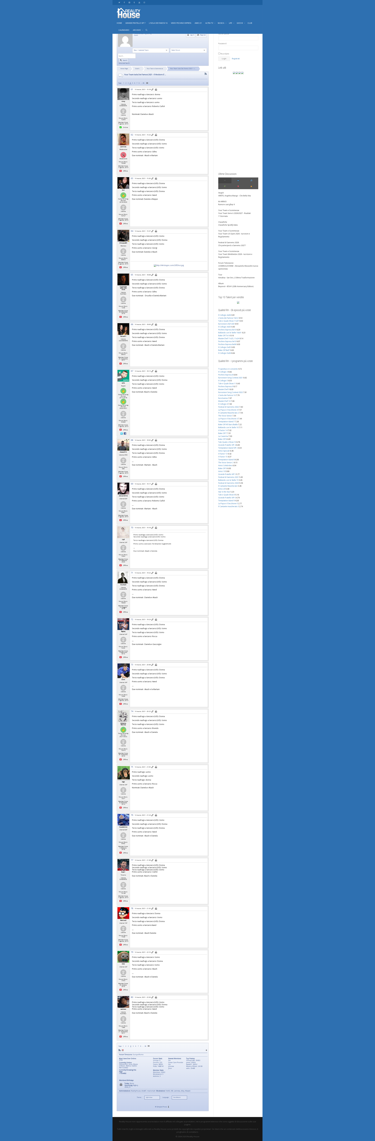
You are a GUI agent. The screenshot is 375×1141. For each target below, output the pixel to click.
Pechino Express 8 (225, 375)
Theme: (139, 1097)
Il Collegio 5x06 (224, 353)
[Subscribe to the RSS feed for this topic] (205, 74)
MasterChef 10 (224, 401)
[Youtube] (139, 2)
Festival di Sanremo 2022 (228, 407)
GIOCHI (240, 23)
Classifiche (222, 222)
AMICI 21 (198, 23)
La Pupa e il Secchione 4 (228, 410)
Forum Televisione (225, 263)
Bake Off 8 (222, 439)
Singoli (221, 193)
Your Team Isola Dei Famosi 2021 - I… (183, 68)
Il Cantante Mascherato (227, 486)
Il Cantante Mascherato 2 (228, 413)
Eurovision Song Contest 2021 (230, 377)
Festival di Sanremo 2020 (228, 483)
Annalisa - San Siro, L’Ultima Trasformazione (236, 277)
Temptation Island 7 (226, 421)
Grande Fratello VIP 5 (227, 474)
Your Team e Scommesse (155, 68)
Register (203, 35)
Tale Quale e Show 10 (227, 442)
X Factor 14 (222, 430)
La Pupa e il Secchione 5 (228, 503)
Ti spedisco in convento (228, 369)
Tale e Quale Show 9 (226, 494)
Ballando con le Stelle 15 (228, 480)
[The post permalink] (152, 89)
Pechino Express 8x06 (227, 344)
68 (143, 83)
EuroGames (223, 398)
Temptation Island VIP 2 (228, 448)
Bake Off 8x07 (224, 350)
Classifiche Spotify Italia (228, 225)
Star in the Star (224, 492)
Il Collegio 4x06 (224, 315)
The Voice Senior (225, 415)
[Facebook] (124, 2)
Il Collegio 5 (223, 380)
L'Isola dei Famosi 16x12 (228, 318)
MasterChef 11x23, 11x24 (228, 338)
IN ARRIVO (222, 201)
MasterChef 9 (223, 389)
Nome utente (223, 33)
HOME (119, 23)
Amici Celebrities (225, 465)
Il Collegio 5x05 (224, 347)
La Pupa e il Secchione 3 (228, 418)
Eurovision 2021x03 (226, 324)
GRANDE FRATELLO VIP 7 (135, 23)
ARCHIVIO (137, 30)
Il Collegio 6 (223, 404)
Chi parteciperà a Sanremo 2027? (232, 245)
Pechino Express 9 (225, 386)
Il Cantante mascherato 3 (228, 506)
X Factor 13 (222, 454)
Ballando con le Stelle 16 (228, 427)
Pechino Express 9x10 (227, 341)
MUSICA (221, 23)
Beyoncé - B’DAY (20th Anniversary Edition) (235, 286)
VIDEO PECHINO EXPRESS (181, 23)
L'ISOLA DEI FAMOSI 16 (158, 23)
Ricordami (224, 54)
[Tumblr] (134, 2)
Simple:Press (162, 1107)
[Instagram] (144, 2)
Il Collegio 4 (223, 372)
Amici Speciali (224, 451)
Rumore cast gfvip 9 (226, 204)
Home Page (124, 68)
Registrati (236, 58)
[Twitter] (119, 2)
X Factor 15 (222, 456)
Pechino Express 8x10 (227, 329)
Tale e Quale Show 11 (227, 383)
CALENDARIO (124, 30)
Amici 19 (221, 471)
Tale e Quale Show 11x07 (228, 321)
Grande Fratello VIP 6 (227, 497)
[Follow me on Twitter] (121, 433)
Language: (165, 1097)
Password (222, 43)
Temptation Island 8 (226, 459)
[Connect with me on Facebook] (124, 433)
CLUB (250, 23)
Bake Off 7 (222, 433)
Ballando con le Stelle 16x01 (229, 332)
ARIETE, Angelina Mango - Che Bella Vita (234, 195)
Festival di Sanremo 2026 (228, 242)
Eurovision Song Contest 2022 (230, 392)
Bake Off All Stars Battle (228, 424)
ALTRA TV (209, 23)
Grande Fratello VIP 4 (227, 445)
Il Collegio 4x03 (224, 327)
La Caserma (223, 436)
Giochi (137, 68)
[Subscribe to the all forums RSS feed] (119, 1050)
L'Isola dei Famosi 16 (227, 395)
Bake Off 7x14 (224, 335)
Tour (220, 274)
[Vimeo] (129, 2)
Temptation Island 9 (226, 500)
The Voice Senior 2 (225, 462)
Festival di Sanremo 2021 (228, 477)
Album (221, 283)
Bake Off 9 (222, 468)
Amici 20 (221, 489)
